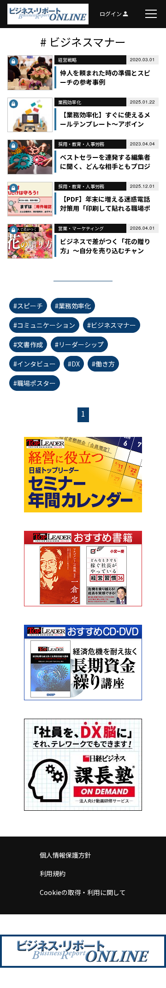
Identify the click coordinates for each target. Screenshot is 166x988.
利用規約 (52, 873)
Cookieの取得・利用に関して (83, 892)
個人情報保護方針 (65, 855)
